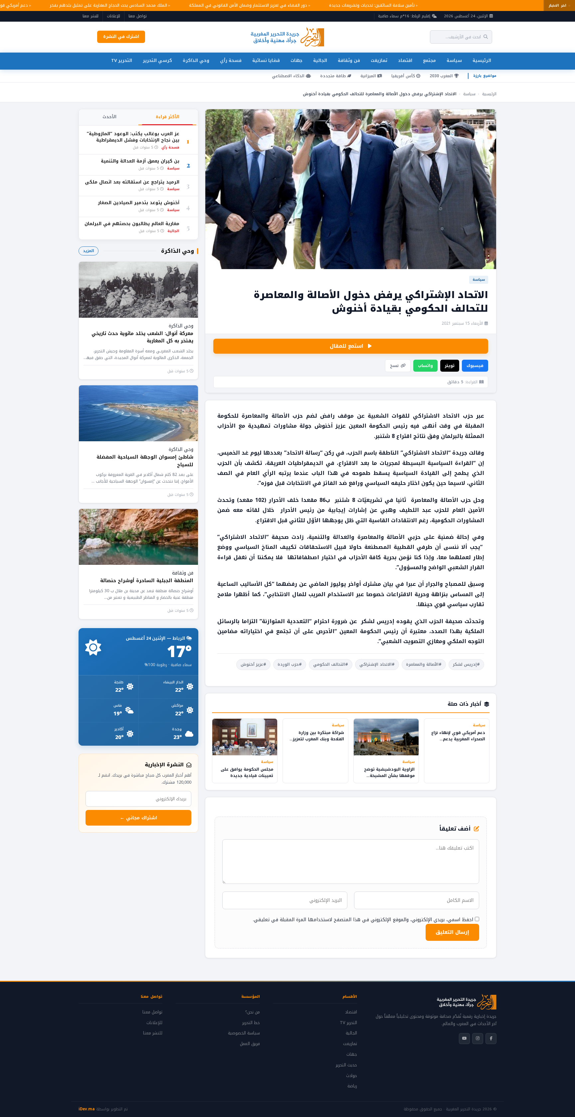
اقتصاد (405, 60)
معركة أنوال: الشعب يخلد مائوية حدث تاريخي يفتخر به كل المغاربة (142, 337)
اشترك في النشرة (121, 37)
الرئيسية (482, 60)
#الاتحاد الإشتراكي (377, 664)
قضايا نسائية (266, 60)
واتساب (425, 365)
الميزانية (368, 76)
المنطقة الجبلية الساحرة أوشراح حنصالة (146, 580)
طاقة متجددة (333, 76)
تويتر (450, 365)
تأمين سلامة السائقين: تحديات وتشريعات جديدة (361, 5)
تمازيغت (379, 60)
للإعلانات (113, 16)
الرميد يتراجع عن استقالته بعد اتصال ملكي (132, 182)
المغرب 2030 (442, 76)
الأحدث (109, 117)
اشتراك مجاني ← (138, 818)
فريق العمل (250, 1044)
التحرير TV (121, 60)
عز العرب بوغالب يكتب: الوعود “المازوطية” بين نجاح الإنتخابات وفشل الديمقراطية (133, 137)
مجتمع (429, 60)
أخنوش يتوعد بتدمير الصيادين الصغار (138, 203)
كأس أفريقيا (403, 76)
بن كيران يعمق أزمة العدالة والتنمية (140, 161)
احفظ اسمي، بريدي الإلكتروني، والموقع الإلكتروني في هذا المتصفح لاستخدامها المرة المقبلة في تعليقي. (363, 919)
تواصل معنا (137, 16)
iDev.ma (87, 1109)
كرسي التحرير (157, 60)
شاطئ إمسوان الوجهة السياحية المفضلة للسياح (144, 461)
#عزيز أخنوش (253, 664)
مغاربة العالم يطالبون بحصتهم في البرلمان (132, 224)
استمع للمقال (346, 346)
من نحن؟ (252, 1012)
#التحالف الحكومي (330, 664)
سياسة (454, 60)
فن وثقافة (349, 60)
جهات (296, 60)
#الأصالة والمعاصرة (424, 664)
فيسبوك (475, 365)
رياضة (352, 1086)
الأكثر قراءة (167, 117)
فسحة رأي (231, 60)
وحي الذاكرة (196, 60)
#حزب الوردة (290, 664)
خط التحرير (251, 1023)
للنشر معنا (90, 16)
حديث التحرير (346, 1065)
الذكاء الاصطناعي (289, 76)
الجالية (320, 60)
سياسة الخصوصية (244, 1033)
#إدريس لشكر (466, 664)
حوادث (351, 1076)
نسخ (394, 365)
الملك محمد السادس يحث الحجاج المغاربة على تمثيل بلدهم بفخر (98, 5)
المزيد (88, 250)
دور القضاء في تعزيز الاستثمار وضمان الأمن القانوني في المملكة (238, 5)
